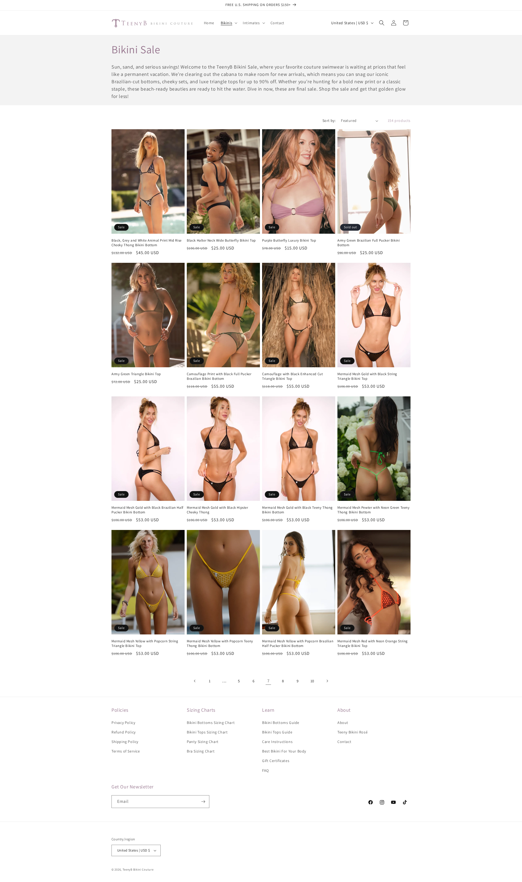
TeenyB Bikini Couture (138, 869)
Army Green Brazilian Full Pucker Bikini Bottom (368, 242)
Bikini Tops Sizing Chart (207, 732)
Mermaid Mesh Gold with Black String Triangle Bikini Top (367, 376)
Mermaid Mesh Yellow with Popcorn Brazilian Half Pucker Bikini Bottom (297, 643)
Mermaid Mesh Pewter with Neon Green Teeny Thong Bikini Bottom (373, 509)
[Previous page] (195, 681)
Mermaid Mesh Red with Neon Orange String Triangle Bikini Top (372, 643)
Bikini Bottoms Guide (280, 722)
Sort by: (328, 120)
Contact (344, 741)
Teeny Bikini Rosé (352, 732)
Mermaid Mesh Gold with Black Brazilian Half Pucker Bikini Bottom (147, 509)
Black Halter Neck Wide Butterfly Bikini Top (221, 240)
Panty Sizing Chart (203, 741)
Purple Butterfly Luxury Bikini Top (289, 240)
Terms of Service (125, 751)
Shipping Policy (124, 741)
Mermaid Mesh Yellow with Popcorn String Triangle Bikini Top (144, 643)
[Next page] (327, 681)
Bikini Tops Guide (277, 732)
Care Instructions (277, 741)
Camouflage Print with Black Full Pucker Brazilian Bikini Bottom (219, 376)
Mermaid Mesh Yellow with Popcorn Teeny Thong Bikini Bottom (220, 643)
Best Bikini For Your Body (284, 751)
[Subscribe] (203, 801)
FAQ (265, 770)
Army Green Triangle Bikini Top (136, 374)
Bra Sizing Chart (201, 751)
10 (312, 681)
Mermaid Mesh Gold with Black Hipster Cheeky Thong (217, 509)
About (342, 722)
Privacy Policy (123, 722)
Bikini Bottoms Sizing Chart (211, 722)
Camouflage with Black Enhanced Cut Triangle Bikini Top (292, 376)
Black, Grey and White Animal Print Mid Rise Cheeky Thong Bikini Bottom (146, 242)
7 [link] (268, 681)
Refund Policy (123, 732)
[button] (228, 23)
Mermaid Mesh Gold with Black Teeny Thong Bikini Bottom (297, 509)
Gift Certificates (275, 760)
